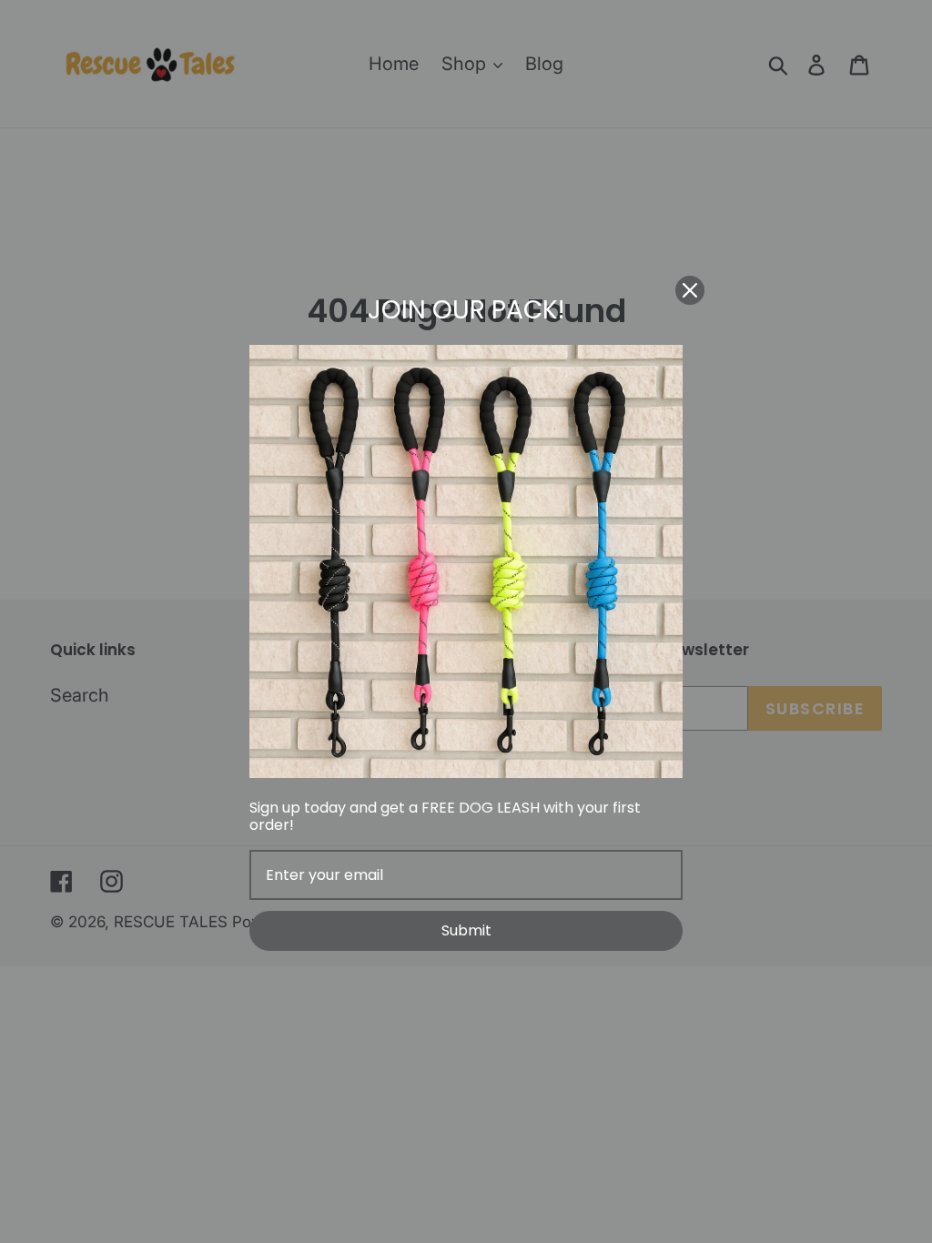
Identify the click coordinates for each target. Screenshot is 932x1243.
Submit (466, 930)
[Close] (690, 290)
